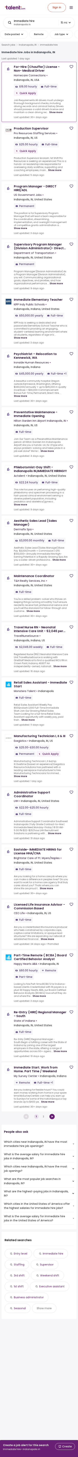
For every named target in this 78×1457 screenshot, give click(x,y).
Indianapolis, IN (28, 45)
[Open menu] (71, 7)
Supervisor (47, 1264)
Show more (55, 112)
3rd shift (19, 1275)
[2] (52, 1116)
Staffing (19, 1264)
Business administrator (29, 1297)
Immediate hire (53, 1253)
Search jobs (8, 45)
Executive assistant (52, 1286)
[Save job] (71, 66)
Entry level (20, 1253)
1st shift (19, 1286)
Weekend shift (49, 1275)
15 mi (64, 23)
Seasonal (20, 1308)
